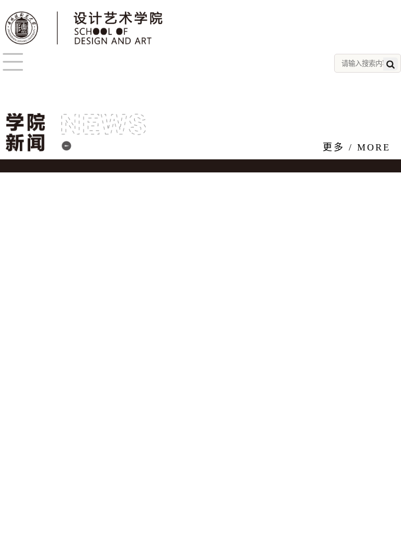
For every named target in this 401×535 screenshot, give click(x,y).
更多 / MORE (357, 147)
